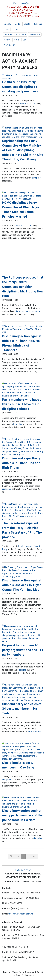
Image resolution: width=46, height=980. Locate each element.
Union (15, 29)
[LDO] (23, 77)
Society (7, 24)
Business (37, 24)
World (16, 39)
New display (9, 45)
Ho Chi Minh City (27, 103)
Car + (25, 39)
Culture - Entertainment (15, 34)
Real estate (34, 34)
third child (17, 424)
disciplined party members (27, 311)
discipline (36, 177)
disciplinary (7, 779)
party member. (34, 731)
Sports (27, 24)
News (6, 29)
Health (7, 39)
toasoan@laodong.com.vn (20, 913)
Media (17, 24)
